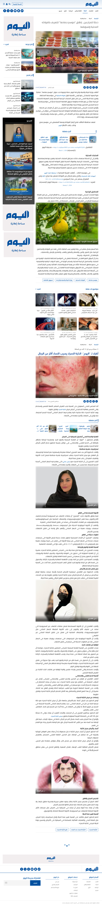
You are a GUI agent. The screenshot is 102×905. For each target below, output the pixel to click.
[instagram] (11, 10)
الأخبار (96, 11)
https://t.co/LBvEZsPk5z (66, 182)
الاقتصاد (91, 11)
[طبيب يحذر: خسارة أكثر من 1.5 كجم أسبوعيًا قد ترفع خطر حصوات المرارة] (27, 54)
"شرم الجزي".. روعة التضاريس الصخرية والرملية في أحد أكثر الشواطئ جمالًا (63, 428)
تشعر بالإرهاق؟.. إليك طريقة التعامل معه (84, 428)
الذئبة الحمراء (62, 409)
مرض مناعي (66, 461)
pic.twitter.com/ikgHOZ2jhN (76, 147)
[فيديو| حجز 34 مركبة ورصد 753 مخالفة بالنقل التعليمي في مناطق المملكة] (18, 161)
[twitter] (8, 10)
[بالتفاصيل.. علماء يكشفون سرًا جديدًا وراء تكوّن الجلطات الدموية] (45, 323)
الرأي (65, 11)
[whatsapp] (87, 87)
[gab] (22, 10)
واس (53, 87)
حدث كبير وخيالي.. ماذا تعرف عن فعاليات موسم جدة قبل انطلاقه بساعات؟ (83, 139)
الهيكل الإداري (55, 884)
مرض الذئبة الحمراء (56, 716)
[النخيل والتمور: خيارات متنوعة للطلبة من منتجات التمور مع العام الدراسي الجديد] (27, 66)
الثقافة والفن (78, 11)
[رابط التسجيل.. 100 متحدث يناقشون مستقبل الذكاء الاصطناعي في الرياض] (27, 97)
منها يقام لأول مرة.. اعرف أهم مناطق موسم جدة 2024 (63, 139)
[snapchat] (18, 10)
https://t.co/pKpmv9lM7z (61, 147)
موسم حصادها (93, 280)
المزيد (39, 289)
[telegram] (90, 87)
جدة (49, 401)
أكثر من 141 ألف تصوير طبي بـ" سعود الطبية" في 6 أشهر (42, 428)
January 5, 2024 (67, 185)
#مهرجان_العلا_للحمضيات (88, 176)
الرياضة (71, 11)
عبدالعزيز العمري (54, 401)
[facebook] (4, 10)
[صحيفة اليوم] (92, 4)
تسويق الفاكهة (48, 280)
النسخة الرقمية (17, 4)
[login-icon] (7, 4)
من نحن (57, 882)
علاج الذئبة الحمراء (62, 829)
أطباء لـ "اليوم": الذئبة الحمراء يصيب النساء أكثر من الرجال (68, 353)
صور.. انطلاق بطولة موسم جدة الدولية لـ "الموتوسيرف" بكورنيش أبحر (44, 139)
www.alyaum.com (67, 903)
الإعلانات (75, 890)
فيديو (60, 11)
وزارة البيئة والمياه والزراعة (64, 280)
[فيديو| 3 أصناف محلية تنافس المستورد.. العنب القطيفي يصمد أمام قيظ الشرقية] (18, 186)
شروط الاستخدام (55, 887)
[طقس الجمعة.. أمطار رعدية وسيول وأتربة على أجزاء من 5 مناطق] (27, 85)
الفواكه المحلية (61, 95)
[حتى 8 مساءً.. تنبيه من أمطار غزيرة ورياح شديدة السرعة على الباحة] (27, 109)
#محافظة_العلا (52, 172)
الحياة (85, 10)
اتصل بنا (75, 887)
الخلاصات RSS (74, 896)
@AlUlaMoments (57, 179)
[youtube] (15, 10)
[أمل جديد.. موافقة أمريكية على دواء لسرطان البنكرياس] (88, 299)
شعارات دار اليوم (73, 893)
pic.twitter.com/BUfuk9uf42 (82, 182)
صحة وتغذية (83, 18)
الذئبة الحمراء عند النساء (78, 829)
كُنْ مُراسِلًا (74, 882)
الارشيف (75, 884)
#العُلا (43, 176)
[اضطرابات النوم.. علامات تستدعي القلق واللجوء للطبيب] (67, 299)
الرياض (49, 87)
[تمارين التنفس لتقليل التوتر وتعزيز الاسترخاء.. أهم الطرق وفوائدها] (67, 323)
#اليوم (60, 125)
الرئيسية (96, 18)
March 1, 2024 (63, 150)
